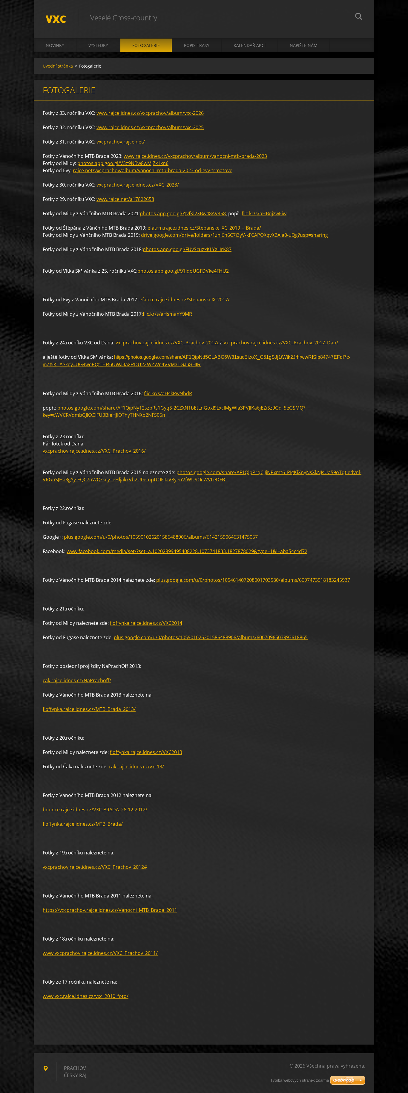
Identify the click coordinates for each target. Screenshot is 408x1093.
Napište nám (303, 45)
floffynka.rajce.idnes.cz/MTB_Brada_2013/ (89, 709)
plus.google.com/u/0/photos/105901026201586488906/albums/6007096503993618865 (211, 637)
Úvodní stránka (58, 66)
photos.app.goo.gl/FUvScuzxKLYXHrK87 (187, 249)
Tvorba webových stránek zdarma (299, 1080)
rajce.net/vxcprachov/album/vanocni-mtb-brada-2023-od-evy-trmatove (152, 170)
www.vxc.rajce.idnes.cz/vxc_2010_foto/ (85, 996)
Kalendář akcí (250, 45)
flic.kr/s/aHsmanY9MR (167, 314)
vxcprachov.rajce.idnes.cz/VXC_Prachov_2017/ (167, 342)
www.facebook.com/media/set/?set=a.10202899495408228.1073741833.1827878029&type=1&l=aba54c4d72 (187, 551)
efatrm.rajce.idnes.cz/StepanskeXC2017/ (184, 299)
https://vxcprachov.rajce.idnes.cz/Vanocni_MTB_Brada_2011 (110, 910)
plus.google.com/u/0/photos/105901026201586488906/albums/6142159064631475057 (161, 537)
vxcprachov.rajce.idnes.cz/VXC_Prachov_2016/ (94, 451)
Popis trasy (196, 45)
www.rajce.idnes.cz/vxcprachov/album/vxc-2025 (150, 127)
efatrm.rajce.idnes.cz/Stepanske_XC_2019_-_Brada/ (204, 228)
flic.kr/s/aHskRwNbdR (168, 393)
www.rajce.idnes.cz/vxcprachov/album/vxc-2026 (150, 113)
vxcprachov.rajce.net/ (120, 141)
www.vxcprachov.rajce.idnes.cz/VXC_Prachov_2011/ (100, 953)
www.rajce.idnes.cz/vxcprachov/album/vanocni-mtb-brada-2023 (195, 156)
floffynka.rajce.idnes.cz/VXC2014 (146, 623)
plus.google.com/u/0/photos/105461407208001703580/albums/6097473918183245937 (253, 580)
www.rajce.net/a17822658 (125, 199)
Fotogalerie (146, 45)
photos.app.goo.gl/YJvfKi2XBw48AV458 (183, 213)
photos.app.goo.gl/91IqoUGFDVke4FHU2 (183, 271)
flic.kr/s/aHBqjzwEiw (264, 213)
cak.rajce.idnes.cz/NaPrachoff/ (77, 680)
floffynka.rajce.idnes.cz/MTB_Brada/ (83, 824)
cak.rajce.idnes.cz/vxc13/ (136, 766)
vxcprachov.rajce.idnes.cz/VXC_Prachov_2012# (95, 867)
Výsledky (98, 45)
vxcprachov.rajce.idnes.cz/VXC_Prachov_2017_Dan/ (281, 342)
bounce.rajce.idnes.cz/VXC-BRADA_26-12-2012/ (95, 809)
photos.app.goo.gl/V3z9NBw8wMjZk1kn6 (122, 163)
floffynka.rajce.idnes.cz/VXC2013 (146, 752)
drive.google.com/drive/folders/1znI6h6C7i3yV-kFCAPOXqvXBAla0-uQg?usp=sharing (234, 235)
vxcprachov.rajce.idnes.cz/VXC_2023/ (137, 184)
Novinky (55, 45)
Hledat (358, 17)
